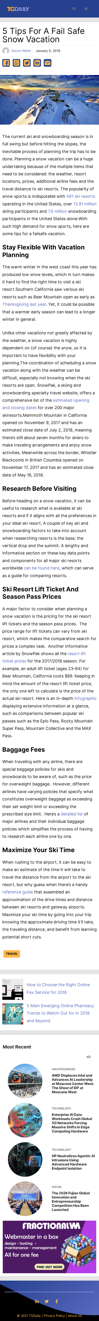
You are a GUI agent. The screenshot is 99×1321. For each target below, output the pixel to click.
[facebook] (6, 63)
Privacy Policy (54, 1316)
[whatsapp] (16, 63)
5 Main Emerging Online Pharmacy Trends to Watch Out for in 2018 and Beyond (60, 1013)
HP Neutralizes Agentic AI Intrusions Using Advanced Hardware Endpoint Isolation (73, 1162)
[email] (47, 63)
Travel (12, 954)
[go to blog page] (88, 1056)
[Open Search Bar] (74, 9)
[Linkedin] (37, 1301)
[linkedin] (37, 63)
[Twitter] (47, 1301)
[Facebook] (57, 1301)
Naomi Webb (21, 51)
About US (75, 1316)
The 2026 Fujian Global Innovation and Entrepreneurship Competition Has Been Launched (71, 1201)
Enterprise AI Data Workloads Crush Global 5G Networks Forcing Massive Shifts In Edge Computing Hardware (72, 1122)
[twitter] (27, 63)
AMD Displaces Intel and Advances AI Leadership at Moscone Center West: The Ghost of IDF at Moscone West (73, 1083)
